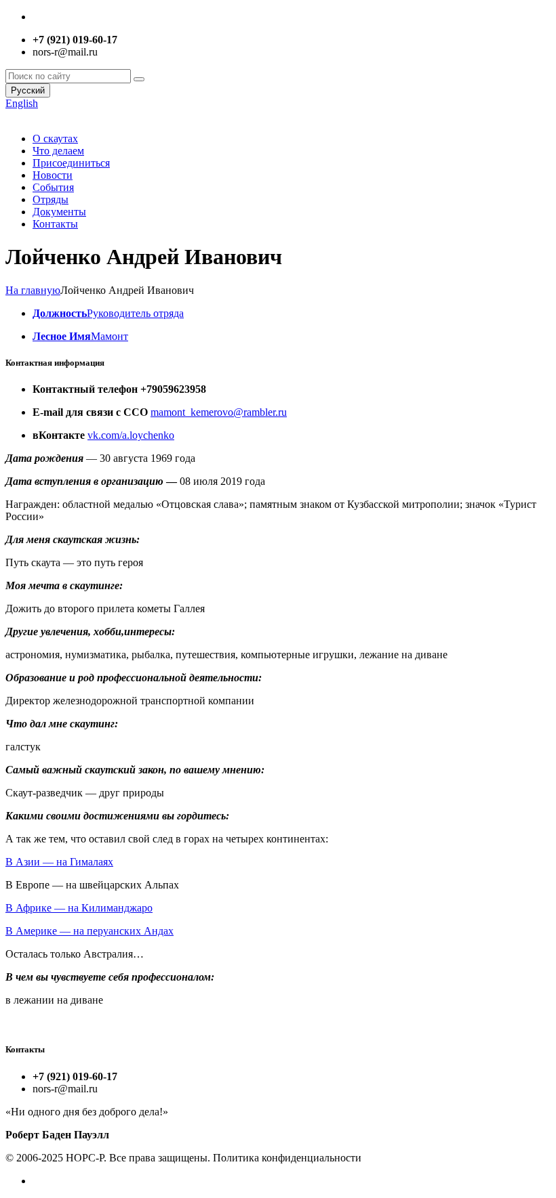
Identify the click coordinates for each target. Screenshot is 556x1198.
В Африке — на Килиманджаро (79, 908)
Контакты (55, 224)
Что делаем (58, 150)
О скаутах (55, 138)
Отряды (50, 199)
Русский (28, 90)
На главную (32, 290)
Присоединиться (71, 163)
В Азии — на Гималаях (59, 862)
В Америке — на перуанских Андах (89, 931)
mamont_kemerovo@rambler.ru (219, 412)
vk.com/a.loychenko (130, 435)
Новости (53, 175)
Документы (59, 211)
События (53, 187)
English (21, 103)
